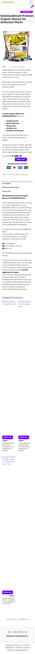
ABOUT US (24, 619)
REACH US (10, 619)
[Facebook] (9, 632)
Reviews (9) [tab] (6, 191)
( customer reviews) (17, 67)
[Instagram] (15, 632)
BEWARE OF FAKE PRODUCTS (17, 636)
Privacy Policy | (10, 648)
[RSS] (23, 632)
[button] (26, 12)
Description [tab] (6, 183)
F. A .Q (17, 619)
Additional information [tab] (10, 187)
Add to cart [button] (7, 437)
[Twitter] (12, 632)
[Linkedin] (20, 632)
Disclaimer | (20, 648)
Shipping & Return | (21, 650)
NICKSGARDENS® (8, 2)
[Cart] (25, 632)
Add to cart (21, 159)
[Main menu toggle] (31, 2)
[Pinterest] (17, 632)
